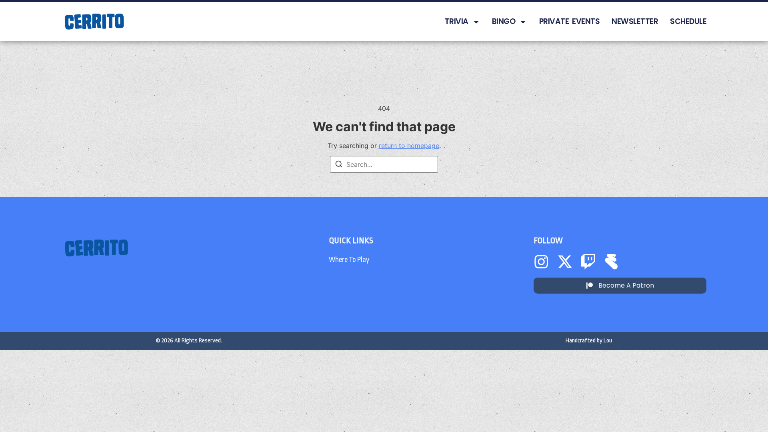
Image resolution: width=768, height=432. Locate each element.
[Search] (338, 165)
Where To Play (349, 260)
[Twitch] (588, 261)
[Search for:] (384, 164)
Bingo (504, 21)
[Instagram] (541, 261)
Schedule (688, 21)
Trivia (456, 21)
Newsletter (635, 21)
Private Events (569, 21)
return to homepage (409, 146)
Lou (608, 340)
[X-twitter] (564, 261)
